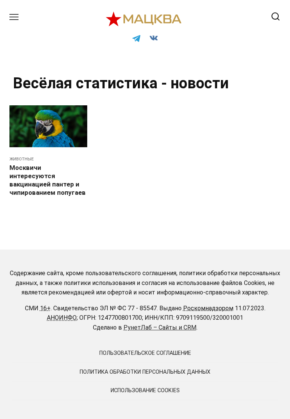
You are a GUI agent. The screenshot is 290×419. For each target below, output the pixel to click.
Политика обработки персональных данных (145, 372)
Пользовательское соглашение (145, 353)
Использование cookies (145, 390)
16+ (45, 308)
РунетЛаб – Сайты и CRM (159, 327)
